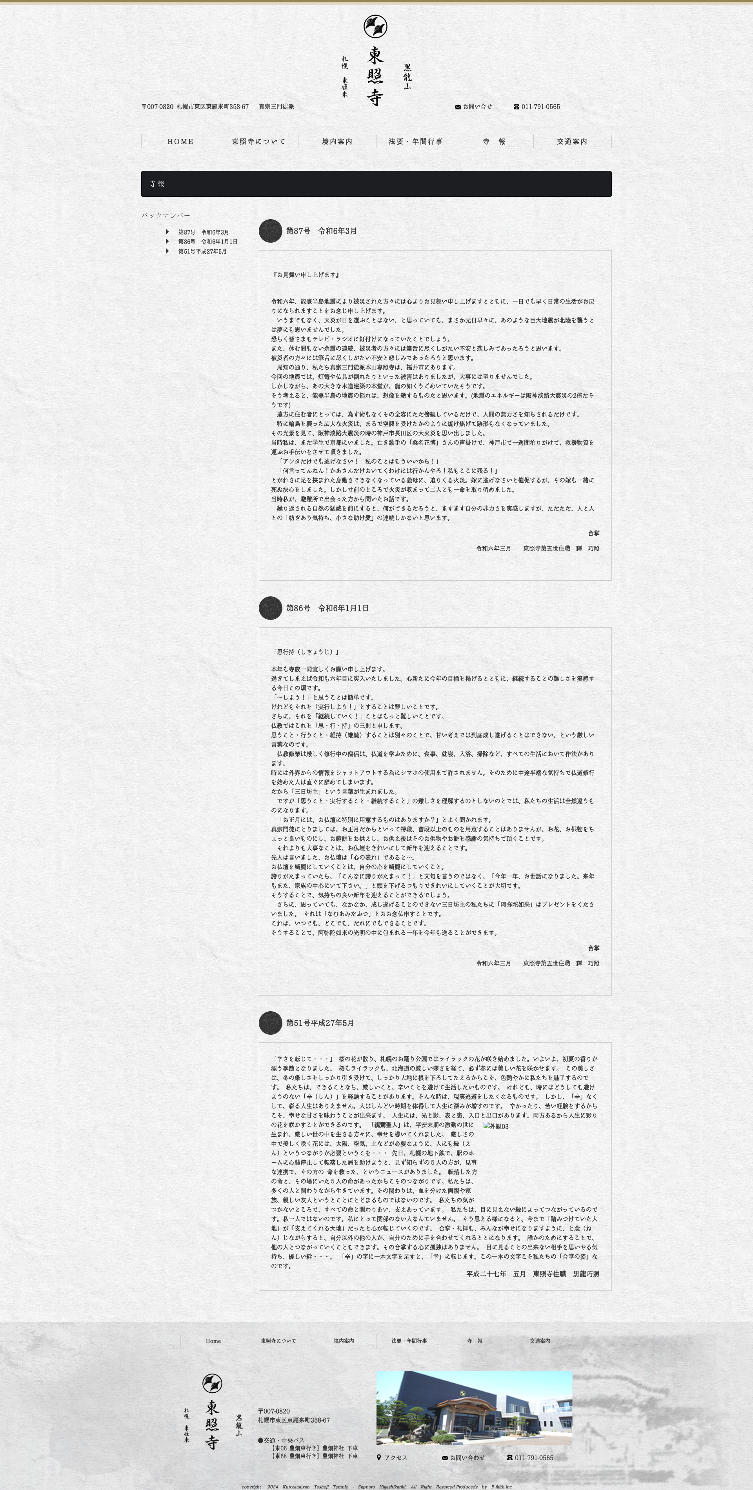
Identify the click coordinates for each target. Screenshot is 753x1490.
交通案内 (572, 141)
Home (213, 1340)
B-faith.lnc (501, 1487)
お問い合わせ (467, 1458)
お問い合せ (477, 106)
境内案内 (337, 141)
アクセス (396, 1458)
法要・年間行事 (416, 141)
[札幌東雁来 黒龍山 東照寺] (376, 61)
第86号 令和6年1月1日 (208, 241)
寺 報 (494, 141)
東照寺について (259, 141)
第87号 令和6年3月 (203, 232)
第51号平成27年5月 (202, 251)
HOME (180, 141)
